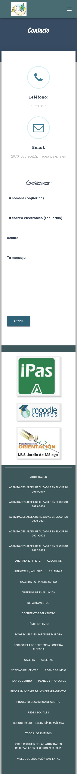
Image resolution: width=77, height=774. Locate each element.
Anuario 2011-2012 (27, 560)
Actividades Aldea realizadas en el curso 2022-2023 (38, 548)
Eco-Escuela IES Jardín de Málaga (38, 634)
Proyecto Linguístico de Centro (38, 701)
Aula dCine (54, 560)
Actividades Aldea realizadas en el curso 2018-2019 (38, 489)
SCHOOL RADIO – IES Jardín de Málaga (38, 723)
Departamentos (38, 603)
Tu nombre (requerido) (25, 198)
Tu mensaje (16, 258)
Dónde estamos (38, 624)
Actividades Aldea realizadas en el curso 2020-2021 (38, 518)
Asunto (12, 238)
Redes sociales (38, 712)
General (47, 659)
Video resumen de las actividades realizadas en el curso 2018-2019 (38, 746)
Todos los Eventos (38, 733)
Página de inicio (55, 670)
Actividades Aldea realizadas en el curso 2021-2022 (38, 533)
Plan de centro (21, 680)
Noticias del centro (24, 670)
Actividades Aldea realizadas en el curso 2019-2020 (38, 504)
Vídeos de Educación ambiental (38, 758)
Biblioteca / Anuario (29, 571)
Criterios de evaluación (38, 592)
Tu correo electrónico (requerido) (34, 218)
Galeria (29, 659)
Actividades (38, 476)
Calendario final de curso (38, 581)
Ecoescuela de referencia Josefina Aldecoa (38, 647)
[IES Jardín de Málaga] (20, 9)
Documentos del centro (38, 613)
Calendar (55, 571)
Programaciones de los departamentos (38, 691)
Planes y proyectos (52, 680)
